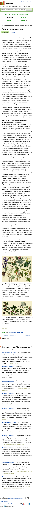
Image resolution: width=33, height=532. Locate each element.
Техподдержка (11, 498)
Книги (9, 20)
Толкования (9, 17)
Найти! (29, 10)
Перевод (12, 32)
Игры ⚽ (24, 20)
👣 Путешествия (4, 501)
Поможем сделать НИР (16, 332)
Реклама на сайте (19, 498)
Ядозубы (27, 335)
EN (21, 1)
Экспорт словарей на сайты (6, 503)
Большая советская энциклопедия (16, 14)
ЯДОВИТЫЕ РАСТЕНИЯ (9, 352)
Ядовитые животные (10, 335)
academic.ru (6, 3)
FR (30, 1)
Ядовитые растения (8, 366)
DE (24, 1)
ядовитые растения (8, 381)
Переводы (24, 17)
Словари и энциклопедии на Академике (15, 6)
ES (27, 1)
